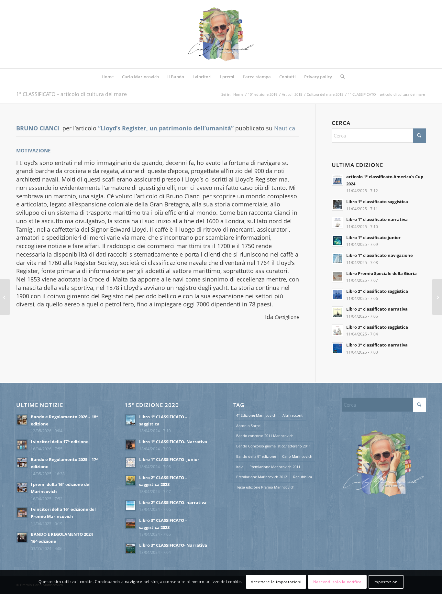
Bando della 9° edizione (256, 456)
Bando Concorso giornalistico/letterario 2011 (273, 446)
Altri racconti (293, 415)
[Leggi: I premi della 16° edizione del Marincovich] (22, 487)
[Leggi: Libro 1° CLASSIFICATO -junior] (130, 462)
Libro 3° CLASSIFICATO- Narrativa (173, 545)
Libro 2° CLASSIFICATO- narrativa (172, 502)
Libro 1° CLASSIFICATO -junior (169, 459)
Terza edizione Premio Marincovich (265, 487)
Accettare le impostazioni (276, 581)
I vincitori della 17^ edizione (60, 442)
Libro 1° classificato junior (373, 237)
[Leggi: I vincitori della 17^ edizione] (22, 445)
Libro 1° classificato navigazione (379, 255)
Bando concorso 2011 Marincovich (264, 435)
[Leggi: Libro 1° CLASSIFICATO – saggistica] (130, 420)
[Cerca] (340, 77)
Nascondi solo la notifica (337, 581)
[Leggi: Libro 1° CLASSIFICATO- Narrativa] (130, 445)
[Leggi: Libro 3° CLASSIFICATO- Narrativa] (130, 548)
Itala (239, 466)
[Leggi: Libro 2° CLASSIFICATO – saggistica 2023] (130, 481)
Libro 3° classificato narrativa (377, 345)
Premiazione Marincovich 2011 (274, 466)
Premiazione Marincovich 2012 (261, 476)
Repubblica (302, 476)
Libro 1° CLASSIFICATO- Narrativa (173, 442)
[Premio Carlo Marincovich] (221, 34)
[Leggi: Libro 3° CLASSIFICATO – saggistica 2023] (130, 523)
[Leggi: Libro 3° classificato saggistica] (337, 330)
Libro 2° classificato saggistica (377, 291)
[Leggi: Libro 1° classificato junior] (337, 241)
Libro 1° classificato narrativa (377, 219)
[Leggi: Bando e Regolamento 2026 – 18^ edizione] (22, 420)
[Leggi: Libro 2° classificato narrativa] (337, 312)
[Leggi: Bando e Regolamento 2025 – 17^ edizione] (22, 462)
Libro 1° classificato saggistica (377, 201)
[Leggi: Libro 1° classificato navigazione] (337, 258)
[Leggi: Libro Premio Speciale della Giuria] (337, 276)
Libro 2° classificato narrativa (377, 309)
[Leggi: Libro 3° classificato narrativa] (337, 348)
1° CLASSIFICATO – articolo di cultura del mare (71, 94)
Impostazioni (386, 581)
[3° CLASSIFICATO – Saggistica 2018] (437, 297)
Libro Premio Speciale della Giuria (381, 273)
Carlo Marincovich (297, 456)
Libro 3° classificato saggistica (377, 327)
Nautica (284, 128)
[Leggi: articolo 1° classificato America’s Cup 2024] (337, 180)
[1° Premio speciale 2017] (5, 297)
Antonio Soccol (248, 425)
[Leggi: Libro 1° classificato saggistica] (337, 205)
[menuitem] (107, 77)
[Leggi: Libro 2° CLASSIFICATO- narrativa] (130, 506)
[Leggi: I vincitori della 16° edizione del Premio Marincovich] (22, 512)
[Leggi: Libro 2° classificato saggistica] (337, 294)
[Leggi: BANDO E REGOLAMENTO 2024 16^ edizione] (22, 537)
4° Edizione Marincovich (256, 415)
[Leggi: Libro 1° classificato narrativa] (337, 222)
